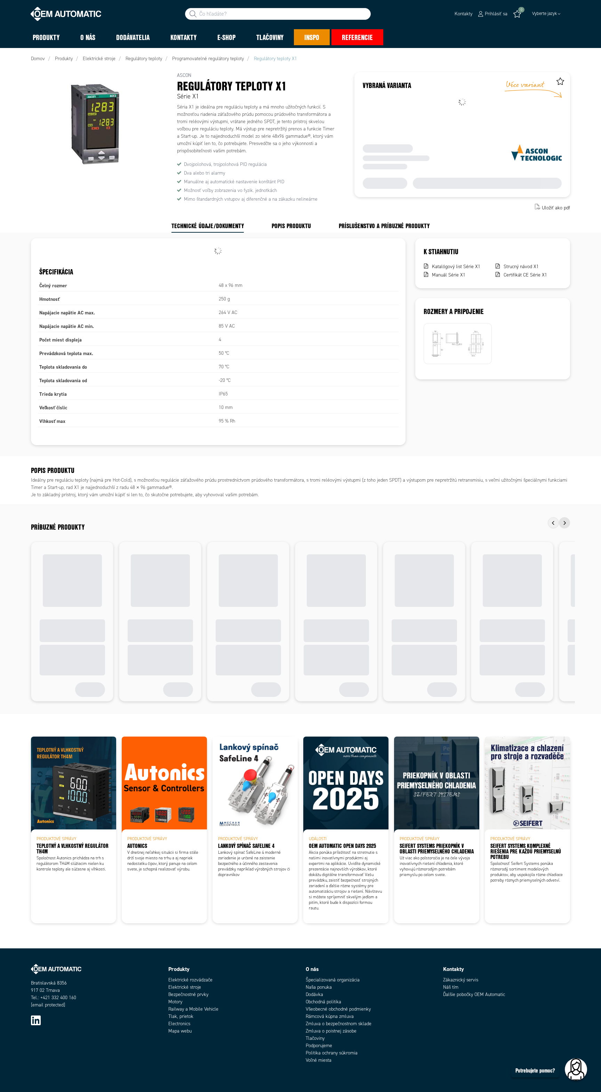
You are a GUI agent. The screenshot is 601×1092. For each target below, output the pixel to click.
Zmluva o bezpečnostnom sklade (338, 1024)
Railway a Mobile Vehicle (193, 1009)
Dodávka (314, 994)
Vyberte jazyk (544, 13)
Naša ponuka (319, 987)
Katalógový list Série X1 (456, 267)
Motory (175, 1002)
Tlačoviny (315, 1038)
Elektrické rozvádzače (190, 980)
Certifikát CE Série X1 (525, 275)
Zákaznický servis (460, 980)
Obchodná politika (323, 1002)
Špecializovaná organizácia (333, 980)
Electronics (179, 1024)
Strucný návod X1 (521, 267)
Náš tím (450, 987)
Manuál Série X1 (448, 275)
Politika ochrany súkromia (332, 1053)
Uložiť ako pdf (556, 207)
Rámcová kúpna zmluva (330, 1016)
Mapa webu (180, 1031)
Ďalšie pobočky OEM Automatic (474, 994)
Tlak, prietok (180, 1016)
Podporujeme (319, 1046)
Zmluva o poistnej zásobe (331, 1031)
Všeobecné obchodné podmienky (338, 1009)
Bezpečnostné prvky (188, 994)
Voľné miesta (318, 1060)
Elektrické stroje (184, 987)
